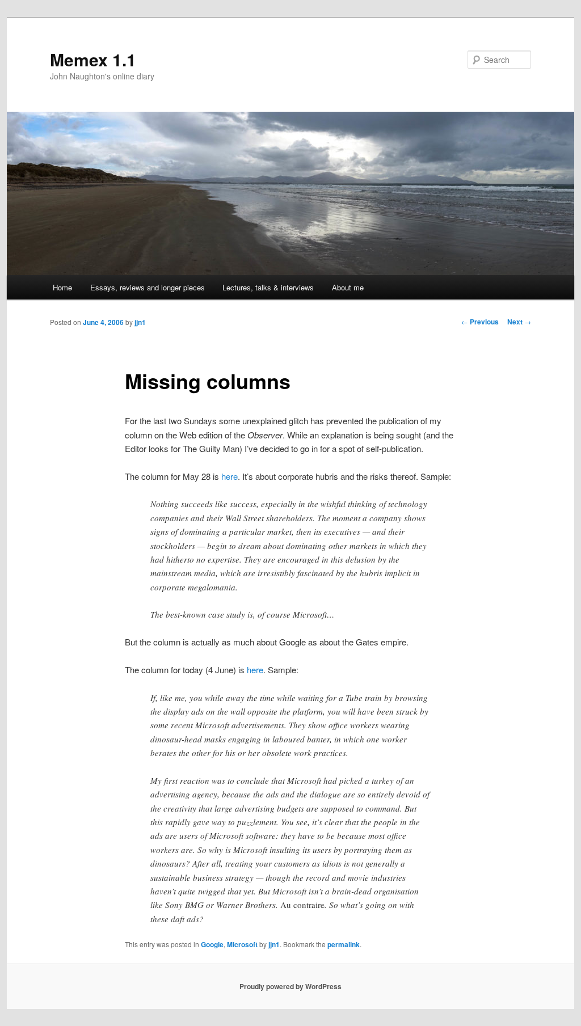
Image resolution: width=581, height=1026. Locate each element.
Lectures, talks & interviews (268, 287)
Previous (480, 321)
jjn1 (140, 322)
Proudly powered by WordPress (290, 986)
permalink (343, 944)
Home (62, 287)
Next (519, 321)
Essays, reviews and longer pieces (147, 287)
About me (348, 287)
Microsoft (242, 944)
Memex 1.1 (93, 59)
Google (212, 944)
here (229, 476)
